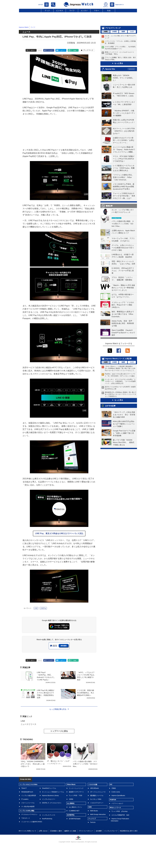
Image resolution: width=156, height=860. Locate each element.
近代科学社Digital (74, 819)
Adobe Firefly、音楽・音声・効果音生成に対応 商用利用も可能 (123, 323)
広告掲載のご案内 (56, 831)
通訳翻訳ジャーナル (96, 795)
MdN (90, 807)
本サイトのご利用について (27, 831)
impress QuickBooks (118, 795)
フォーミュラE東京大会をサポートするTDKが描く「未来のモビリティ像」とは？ (124, 195)
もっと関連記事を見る (57, 709)
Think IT (24, 788)
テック (47, 10)
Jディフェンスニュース (98, 792)
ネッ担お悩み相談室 (27, 806)
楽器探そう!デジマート (76, 792)
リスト (40, 50)
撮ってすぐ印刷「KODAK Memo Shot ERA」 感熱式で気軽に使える (123, 442)
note (74, 50)
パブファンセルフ (117, 803)
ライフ (71, 10)
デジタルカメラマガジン (29, 814)
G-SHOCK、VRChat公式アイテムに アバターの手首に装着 (123, 270)
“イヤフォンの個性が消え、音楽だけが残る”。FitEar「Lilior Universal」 (123, 177)
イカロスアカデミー (96, 803)
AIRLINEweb (94, 788)
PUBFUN (113, 800)
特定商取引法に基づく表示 (128, 831)
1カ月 (132, 31)
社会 (109, 10)
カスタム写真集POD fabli (120, 815)
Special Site (110, 69)
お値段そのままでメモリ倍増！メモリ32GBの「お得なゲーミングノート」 (123, 140)
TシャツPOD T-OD (75, 795)
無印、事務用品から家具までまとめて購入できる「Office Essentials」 (123, 314)
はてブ (63, 50)
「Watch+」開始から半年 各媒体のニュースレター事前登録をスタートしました (123, 287)
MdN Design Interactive (98, 814)
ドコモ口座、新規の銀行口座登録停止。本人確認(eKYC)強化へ (85, 692)
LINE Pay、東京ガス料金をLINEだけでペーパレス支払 (59, 533)
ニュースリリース (28, 724)
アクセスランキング (113, 28)
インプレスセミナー (48, 799)
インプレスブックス (48, 815)
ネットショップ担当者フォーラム (53, 792)
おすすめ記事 (110, 406)
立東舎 (71, 799)
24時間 (114, 31)
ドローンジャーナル (27, 803)
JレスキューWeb (95, 799)
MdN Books (94, 811)
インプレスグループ (110, 831)
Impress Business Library (50, 795)
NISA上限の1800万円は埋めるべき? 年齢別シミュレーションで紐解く (124, 423)
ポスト (33, 50)
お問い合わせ (43, 831)
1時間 (105, 31)
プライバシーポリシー (86, 831)
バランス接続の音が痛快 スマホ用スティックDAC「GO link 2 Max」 (123, 223)
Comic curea (116, 792)
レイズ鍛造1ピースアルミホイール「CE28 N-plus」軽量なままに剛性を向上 (124, 168)
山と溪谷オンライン (75, 807)
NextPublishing (47, 819)
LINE (36, 608)
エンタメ (84, 10)
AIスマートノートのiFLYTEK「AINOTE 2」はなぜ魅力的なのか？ (124, 131)
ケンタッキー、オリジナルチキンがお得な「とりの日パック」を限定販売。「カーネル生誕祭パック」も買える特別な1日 (120, 381)
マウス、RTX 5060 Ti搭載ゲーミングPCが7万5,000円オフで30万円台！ (123, 158)
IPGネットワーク (115, 807)
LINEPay (43, 608)
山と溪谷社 (70, 803)
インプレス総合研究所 (28, 795)
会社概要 (99, 831)
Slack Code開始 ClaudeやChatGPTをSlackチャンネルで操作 (123, 332)
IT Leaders (24, 799)
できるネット (25, 818)
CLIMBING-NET (74, 811)
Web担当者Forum (27, 792)
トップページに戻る (59, 731)
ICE (111, 784)
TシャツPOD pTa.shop (119, 811)
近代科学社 (70, 815)
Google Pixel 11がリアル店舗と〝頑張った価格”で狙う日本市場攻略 (124, 433)
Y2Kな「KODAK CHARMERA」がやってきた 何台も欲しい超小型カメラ (33, 763)
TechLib (92, 822)
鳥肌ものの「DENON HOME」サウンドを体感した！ (123, 77)
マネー (96, 10)
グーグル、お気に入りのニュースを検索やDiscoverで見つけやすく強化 (123, 247)
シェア (50, 50)
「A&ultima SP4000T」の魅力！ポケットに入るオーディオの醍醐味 (124, 113)
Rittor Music (71, 784)
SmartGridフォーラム (49, 788)
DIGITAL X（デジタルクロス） (52, 803)
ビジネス (59, 10)
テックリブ (92, 818)
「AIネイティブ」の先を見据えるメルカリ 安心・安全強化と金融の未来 (124, 414)
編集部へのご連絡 (70, 831)
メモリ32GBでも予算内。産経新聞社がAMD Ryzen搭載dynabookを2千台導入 (123, 186)
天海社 (114, 788)
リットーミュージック (76, 788)
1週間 (123, 31)
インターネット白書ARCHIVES (31, 822)
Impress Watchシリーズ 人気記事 (118, 359)
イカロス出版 (92, 784)
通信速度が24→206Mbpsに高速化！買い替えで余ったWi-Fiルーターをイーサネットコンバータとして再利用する (120, 394)
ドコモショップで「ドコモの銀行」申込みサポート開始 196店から (123, 304)
